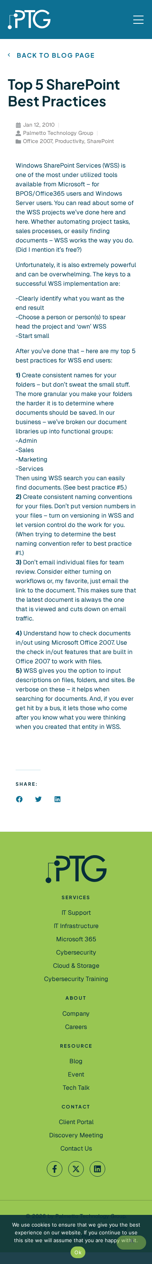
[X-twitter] (76, 1169)
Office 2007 (37, 141)
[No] (131, 1243)
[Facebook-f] (54, 1169)
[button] (19, 799)
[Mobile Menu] (138, 20)
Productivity (69, 141)
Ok (77, 1252)
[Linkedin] (97, 1169)
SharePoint (100, 141)
